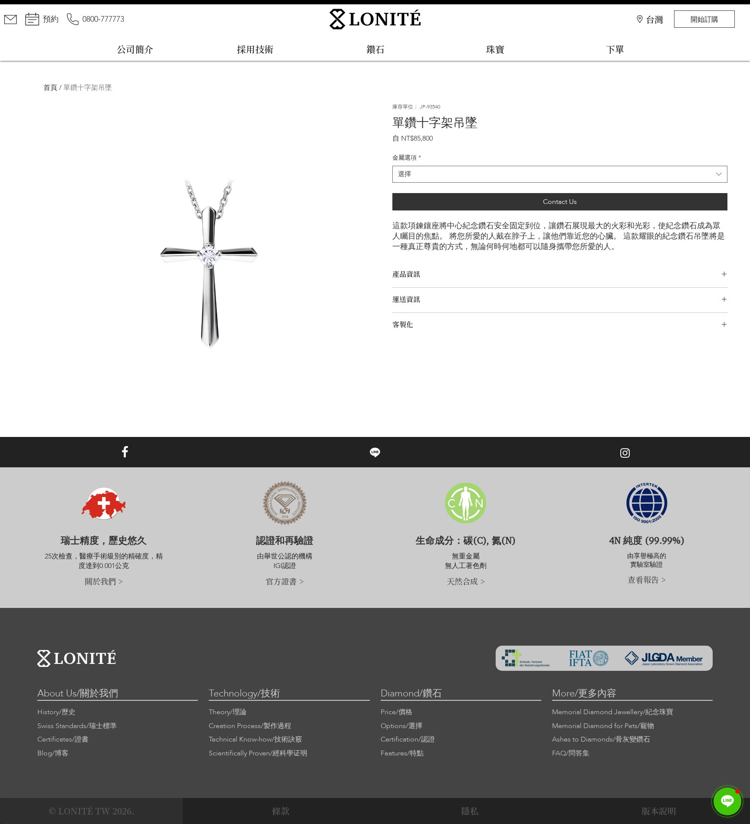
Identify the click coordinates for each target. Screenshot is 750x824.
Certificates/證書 (63, 739)
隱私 (470, 810)
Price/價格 (396, 712)
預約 (51, 19)
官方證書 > (285, 581)
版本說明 (658, 810)
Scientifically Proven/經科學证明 (258, 753)
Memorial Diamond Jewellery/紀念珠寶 (612, 712)
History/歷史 (56, 712)
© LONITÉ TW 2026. (92, 810)
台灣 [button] (654, 19)
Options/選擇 (401, 726)
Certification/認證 (408, 739)
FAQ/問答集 (570, 753)
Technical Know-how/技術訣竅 (255, 739)
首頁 (50, 87)
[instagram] (625, 453)
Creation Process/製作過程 (250, 726)
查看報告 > (647, 579)
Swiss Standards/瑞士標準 (77, 726)
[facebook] (125, 452)
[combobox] (559, 174)
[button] (727, 801)
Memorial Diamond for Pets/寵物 (603, 726)
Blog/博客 (53, 753)
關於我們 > (104, 581)
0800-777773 (103, 19)
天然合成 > (466, 581)
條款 (280, 810)
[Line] (375, 452)
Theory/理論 (228, 712)
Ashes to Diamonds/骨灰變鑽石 (601, 739)
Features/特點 (402, 753)
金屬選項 (406, 158)
